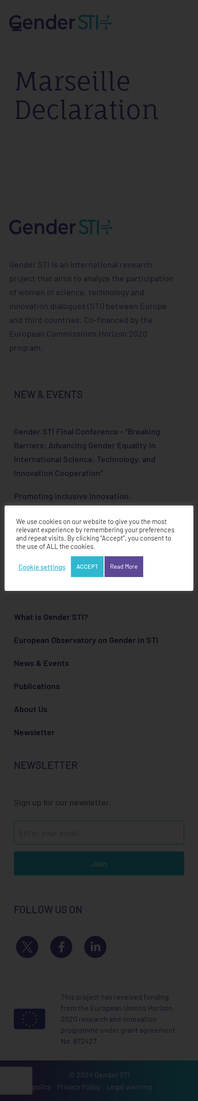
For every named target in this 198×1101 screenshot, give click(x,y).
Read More (124, 566)
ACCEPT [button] (87, 566)
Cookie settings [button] (41, 567)
